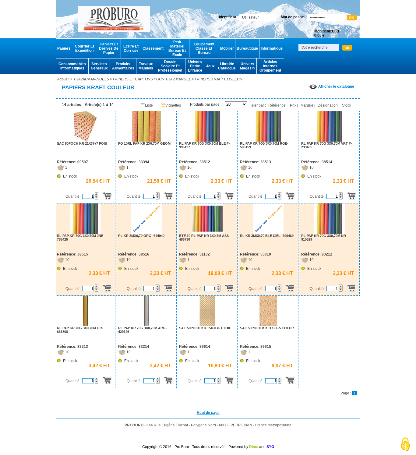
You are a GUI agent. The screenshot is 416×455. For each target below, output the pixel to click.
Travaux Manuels (146, 66)
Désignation (328, 105)
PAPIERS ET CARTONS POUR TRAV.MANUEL (152, 79)
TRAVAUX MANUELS (91, 79)
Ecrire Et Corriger (131, 48)
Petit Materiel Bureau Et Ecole (177, 48)
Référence (277, 105)
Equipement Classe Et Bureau (204, 48)
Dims (253, 447)
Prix (293, 105)
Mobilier (227, 48)
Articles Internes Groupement (270, 66)
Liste (149, 105)
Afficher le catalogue (336, 86)
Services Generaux (99, 66)
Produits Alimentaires (123, 66)
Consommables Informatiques (72, 66)
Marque (307, 105)
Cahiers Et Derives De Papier (108, 48)
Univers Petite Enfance (195, 66)
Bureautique (247, 48)
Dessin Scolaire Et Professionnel (170, 66)
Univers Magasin (247, 66)
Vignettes (173, 105)
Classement (153, 48)
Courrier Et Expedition (84, 48)
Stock (346, 105)
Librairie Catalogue (227, 66)
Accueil (63, 79)
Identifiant (227, 17)
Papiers (64, 48)
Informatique (272, 48)
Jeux (210, 66)
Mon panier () (326, 33)
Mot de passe (292, 17)
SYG (270, 447)
